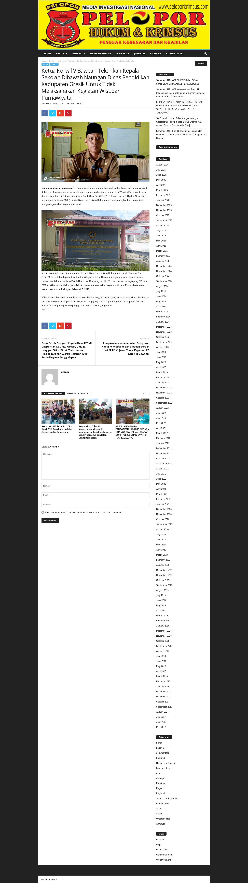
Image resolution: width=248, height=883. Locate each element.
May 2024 (161, 301)
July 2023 (161, 352)
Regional (160, 793)
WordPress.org (163, 860)
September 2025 (164, 220)
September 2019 (164, 585)
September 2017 (164, 707)
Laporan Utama (163, 768)
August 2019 (162, 590)
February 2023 (163, 377)
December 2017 (164, 691)
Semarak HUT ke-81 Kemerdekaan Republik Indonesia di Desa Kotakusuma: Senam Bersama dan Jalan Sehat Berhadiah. (95, 432)
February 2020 (163, 560)
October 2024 (162, 276)
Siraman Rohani (100, 53)
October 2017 (162, 701)
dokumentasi (162, 753)
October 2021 (162, 458)
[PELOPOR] (124, 24)
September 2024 (164, 281)
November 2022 (164, 392)
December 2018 (164, 631)
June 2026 (161, 175)
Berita (60, 53)
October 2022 (162, 397)
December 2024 (164, 266)
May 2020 (161, 544)
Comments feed (164, 854)
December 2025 (164, 205)
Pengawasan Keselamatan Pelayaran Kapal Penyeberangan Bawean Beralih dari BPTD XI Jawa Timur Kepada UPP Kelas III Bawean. (125, 348)
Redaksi (77, 53)
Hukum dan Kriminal (166, 763)
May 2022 (161, 423)
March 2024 (162, 311)
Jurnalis (139, 53)
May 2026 (161, 180)
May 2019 (161, 605)
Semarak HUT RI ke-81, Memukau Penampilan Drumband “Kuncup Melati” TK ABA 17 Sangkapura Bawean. (181, 134)
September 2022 (164, 403)
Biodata (155, 53)
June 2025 (161, 235)
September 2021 (164, 463)
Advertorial (174, 53)
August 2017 (162, 712)
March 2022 (162, 433)
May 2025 (161, 240)
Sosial (159, 813)
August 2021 (162, 468)
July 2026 (161, 170)
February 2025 (163, 256)
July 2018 (161, 656)
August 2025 (162, 225)
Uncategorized (163, 818)
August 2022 (162, 408)
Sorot (54, 64)
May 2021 (161, 484)
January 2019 (162, 625)
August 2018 (162, 651)
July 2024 (161, 291)
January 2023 (162, 382)
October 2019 (162, 580)
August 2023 (162, 347)
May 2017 (161, 727)
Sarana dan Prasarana (167, 798)
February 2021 (163, 499)
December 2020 (164, 509)
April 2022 (161, 428)
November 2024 (164, 271)
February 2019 (163, 620)
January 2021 (162, 504)
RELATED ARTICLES (53, 393)
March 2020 (162, 555)
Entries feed (162, 849)
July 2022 (161, 413)
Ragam (159, 788)
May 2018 (161, 666)
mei (158, 773)
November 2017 (164, 696)
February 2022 (163, 438)
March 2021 (162, 494)
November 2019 (164, 575)
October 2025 (162, 215)
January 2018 (162, 686)
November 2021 (164, 453)
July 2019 (161, 595)
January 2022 (162, 443)
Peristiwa (160, 783)
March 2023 (162, 372)
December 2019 (164, 570)
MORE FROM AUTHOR (77, 393)
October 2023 (162, 337)
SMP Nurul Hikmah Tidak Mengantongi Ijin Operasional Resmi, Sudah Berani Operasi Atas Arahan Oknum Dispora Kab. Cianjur (179, 122)
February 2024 (163, 316)
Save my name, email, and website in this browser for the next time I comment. (84, 512)
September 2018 (164, 646)
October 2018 (162, 641)
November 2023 (164, 332)
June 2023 (161, 357)
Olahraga (122, 53)
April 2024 (161, 306)
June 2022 (161, 418)
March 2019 (162, 615)
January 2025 (162, 261)
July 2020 (161, 534)
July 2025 (161, 230)
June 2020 (161, 539)
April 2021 (161, 489)
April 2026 (161, 185)
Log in (159, 844)
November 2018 (164, 636)
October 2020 (162, 519)
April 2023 (161, 367)
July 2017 (161, 717)
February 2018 (163, 681)
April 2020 (161, 549)
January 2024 (162, 322)
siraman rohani (163, 803)
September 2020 (164, 524)
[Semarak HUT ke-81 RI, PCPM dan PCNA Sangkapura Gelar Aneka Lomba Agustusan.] (58, 411)
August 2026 (162, 164)
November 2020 (164, 514)
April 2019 (161, 610)
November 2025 (164, 210)
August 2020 (162, 529)
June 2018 (161, 661)
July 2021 (161, 473)
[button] (205, 53)
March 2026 (162, 190)
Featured (160, 758)
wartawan (160, 824)
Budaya (160, 748)
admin (47, 103)
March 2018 (162, 676)
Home (47, 53)
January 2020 (162, 565)
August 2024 (162, 286)
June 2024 (161, 296)
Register (160, 839)
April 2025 (161, 246)
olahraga (160, 778)
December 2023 (164, 327)
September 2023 (164, 342)
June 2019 (161, 600)
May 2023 (161, 362)
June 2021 (161, 479)
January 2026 (162, 200)
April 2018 (161, 671)
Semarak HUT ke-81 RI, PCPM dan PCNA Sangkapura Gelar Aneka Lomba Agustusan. (57, 429)
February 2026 (163, 195)
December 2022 (164, 387)
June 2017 (161, 722)
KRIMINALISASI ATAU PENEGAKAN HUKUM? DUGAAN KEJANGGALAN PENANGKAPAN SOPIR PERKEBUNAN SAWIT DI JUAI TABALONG (132, 432)
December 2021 (164, 448)
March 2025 (162, 251)
